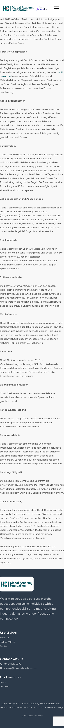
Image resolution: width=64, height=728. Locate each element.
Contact (4, 646)
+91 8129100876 (12, 664)
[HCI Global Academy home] (18, 8)
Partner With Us (7, 642)
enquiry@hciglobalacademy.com (20, 668)
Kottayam (5, 686)
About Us (4, 637)
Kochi (3, 682)
